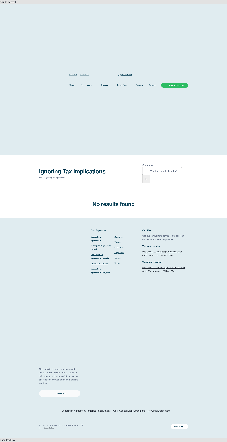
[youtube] (181, 73)
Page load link (7, 440)
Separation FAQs (107, 410)
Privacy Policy (49, 428)
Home (41, 178)
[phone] (170, 77)
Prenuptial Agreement (158, 410)
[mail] (166, 77)
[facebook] (166, 73)
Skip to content (8, 2)
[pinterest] (185, 73)
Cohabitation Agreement (132, 410)
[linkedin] (177, 73)
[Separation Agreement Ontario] (56, 6)
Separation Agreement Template (79, 410)
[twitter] (170, 73)
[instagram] (174, 73)
